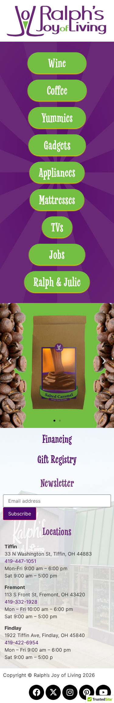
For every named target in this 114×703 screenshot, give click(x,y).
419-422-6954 (21, 642)
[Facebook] (36, 692)
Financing (57, 439)
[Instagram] (70, 692)
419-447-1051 (20, 561)
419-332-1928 (21, 602)
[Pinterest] (86, 692)
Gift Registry (57, 459)
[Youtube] (103, 692)
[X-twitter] (53, 692)
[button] (10, 361)
